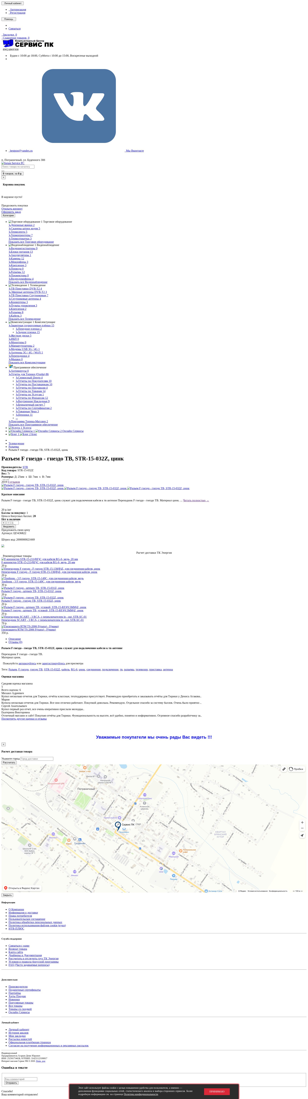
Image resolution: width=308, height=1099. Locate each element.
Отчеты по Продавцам (32, 387)
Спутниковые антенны (25, 298)
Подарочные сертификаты (25, 989)
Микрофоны (18, 261)
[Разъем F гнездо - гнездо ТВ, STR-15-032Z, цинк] (32, 485)
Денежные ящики (22, 225)
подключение (110, 669)
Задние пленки (28, 332)
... (17, 417)
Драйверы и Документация (25, 955)
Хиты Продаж (17, 996)
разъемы (129, 669)
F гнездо (23, 669)
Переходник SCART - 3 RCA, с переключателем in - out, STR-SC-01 (42, 619)
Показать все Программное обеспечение (33, 424)
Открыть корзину (12, 208)
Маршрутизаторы (21, 345)
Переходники (19, 355)
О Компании (16, 909)
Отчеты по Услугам (30, 394)
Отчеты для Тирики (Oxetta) (29, 374)
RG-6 (74, 669)
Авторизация (17, 9)
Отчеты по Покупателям (34, 380)
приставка (155, 669)
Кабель (15, 315)
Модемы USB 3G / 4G (24, 349)
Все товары (15, 1005)
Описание (15, 638)
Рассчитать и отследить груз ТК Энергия (33, 958)
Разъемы (17, 272)
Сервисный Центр (29, 377)
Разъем (13, 669)
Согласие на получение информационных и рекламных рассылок (49, 1045)
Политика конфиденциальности (141, 1094)
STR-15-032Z (52, 669)
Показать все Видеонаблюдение (28, 282)
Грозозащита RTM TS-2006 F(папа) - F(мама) (28, 629)
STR (25, 467)
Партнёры (15, 993)
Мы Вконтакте (134, 150)
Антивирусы (19, 370)
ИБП (14, 338)
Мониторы (17, 342)
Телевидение (16, 443)
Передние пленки (29, 328)
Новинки (14, 999)
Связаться (14, 28)
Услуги (26, 427)
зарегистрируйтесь (53, 663)
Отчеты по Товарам (30, 391)
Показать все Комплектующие (27, 362)
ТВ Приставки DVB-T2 (25, 288)
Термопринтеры (21, 235)
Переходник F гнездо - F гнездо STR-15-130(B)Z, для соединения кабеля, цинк (49, 571)
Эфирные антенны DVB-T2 (28, 291)
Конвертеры (18, 302)
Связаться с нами (19, 945)
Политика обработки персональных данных (35, 922)
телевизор (142, 669)
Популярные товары (21, 1002)
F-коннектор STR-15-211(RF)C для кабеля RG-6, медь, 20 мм (38, 562)
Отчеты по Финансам (32, 397)
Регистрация (17, 12)
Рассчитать (9, 762)
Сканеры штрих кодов (24, 228)
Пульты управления (23, 305)
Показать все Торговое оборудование (31, 241)
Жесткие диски (20, 335)
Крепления (17, 308)
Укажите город (10, 758)
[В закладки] (4, 479)
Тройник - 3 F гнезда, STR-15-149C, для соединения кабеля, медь (41, 581)
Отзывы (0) (15, 642)
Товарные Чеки (27, 411)
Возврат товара (18, 948)
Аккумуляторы (20, 255)
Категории (8, 215)
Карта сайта (16, 952)
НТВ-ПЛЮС (16, 928)
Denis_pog (40, 1061)
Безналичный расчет (30, 404)
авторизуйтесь (27, 663)
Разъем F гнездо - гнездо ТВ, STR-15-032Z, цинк (31, 600)
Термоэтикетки (20, 238)
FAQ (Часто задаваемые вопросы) (29, 964)
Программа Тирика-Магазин (28, 421)
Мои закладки (17, 1035)
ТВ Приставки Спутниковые (28, 295)
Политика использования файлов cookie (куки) (37, 925)
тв (121, 669)
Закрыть (7, 895)
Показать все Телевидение (25, 318)
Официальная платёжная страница (30, 1042)
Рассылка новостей (20, 1039)
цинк (82, 669)
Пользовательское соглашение (27, 918)
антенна (168, 669)
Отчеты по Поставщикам (34, 384)
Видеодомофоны (21, 278)
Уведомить (8, 526)
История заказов (19, 1032)
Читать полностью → (196, 500)
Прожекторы (19, 275)
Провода (16, 268)
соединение (93, 669)
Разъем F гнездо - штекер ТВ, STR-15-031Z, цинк (31, 591)
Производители (18, 986)
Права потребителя (20, 915)
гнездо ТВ (36, 669)
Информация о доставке (23, 912)
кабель (65, 669)
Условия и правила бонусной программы (34, 961)
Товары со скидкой (20, 1009)
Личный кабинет (19, 1029)
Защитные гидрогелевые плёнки (31, 325)
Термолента (18, 231)
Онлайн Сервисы (19, 1012)
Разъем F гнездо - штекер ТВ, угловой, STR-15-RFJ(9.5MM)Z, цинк (42, 610)
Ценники (24, 414)
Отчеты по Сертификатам (34, 408)
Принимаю (216, 1091)
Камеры (16, 258)
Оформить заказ (11, 211)
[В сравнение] (7, 479)
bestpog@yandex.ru (21, 150)
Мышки (16, 359)
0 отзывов (14, 481)
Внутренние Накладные (33, 401)
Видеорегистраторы (23, 248)
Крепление (17, 265)
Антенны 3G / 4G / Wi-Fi (26, 352)
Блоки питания (21, 251)
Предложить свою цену (15, 529)
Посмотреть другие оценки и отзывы (24, 718)
